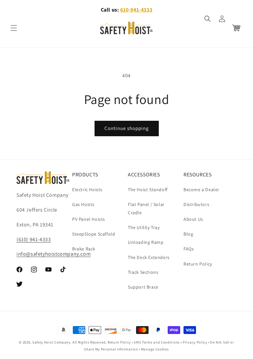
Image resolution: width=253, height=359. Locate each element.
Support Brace (143, 287)
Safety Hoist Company (51, 342)
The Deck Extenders (149, 257)
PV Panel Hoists (88, 219)
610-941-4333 (136, 9)
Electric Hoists (87, 189)
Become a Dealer (201, 189)
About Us (193, 219)
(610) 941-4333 (33, 239)
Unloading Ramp (145, 242)
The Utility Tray (144, 227)
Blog (188, 234)
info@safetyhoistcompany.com (53, 253)
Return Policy (197, 264)
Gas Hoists (83, 204)
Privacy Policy (195, 342)
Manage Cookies (155, 349)
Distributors (196, 204)
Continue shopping (126, 128)
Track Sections (143, 272)
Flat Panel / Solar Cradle (146, 208)
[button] (14, 28)
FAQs (188, 249)
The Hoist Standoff (148, 189)
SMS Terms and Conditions (157, 342)
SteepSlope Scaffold (93, 234)
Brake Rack (84, 249)
